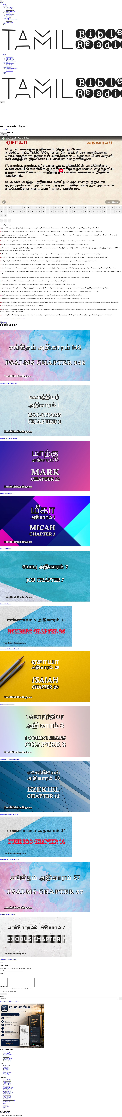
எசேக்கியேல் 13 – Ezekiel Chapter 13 (9, 814)
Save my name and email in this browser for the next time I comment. (16, 988)
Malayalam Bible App (10, 60)
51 (70, 211)
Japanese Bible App (7, 1088)
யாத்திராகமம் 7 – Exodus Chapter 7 (8, 959)
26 (97, 207)
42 (36, 211)
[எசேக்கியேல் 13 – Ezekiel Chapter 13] (45, 811)
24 (89, 207)
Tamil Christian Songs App (9, 1100)
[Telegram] (9, 325)
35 (9, 211)
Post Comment (4, 993)
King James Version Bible (11, 68)
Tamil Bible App (9, 58)
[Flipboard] (13, 325)
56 (89, 211)
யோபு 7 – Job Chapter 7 (5, 603)
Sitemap (4, 1108)
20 (74, 207)
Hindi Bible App (9, 57)
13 (47, 207)
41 (32, 211)
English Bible (6, 67)
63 (116, 211)
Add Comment (3, 986)
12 (43, 207)
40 (28, 211)
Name (2, 970)
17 (62, 207)
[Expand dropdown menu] (9, 62)
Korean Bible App (7, 1091)
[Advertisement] (61, 114)
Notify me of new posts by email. (9, 991)
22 (81, 207)
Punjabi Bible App (7, 1095)
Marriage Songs (6, 1057)
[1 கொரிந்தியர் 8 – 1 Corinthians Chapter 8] (45, 756)
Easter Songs (6, 1053)
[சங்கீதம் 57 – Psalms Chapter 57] (45, 911)
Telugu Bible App (10, 59)
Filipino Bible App (7, 1081)
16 (58, 207)
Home (4, 54)
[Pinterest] (4, 325)
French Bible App (7, 1082)
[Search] (120, 998)
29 (108, 207)
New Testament (9, 71)
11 (39, 207)
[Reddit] (7, 325)
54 (81, 211)
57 (93, 211)
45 (47, 211)
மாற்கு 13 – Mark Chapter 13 (7, 493)
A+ (1, 220)
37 (17, 211)
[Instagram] (2, 1111)
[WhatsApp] (11, 325)
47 (55, 211)
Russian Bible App (7, 1096)
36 (13, 211)
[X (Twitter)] (2, 325)
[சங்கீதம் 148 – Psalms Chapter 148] (45, 380)
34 (5, 211)
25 (93, 207)
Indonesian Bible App (8, 1087)
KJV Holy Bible (6, 1065)
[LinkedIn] (6, 325)
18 (66, 207)
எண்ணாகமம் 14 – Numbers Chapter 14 (9, 859)
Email (2, 973)
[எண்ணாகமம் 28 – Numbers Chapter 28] (36, 646)
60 (104, 211)
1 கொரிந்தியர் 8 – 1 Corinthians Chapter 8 (10, 759)
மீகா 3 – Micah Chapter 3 (6, 548)
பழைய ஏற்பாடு (9, 64)
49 (62, 211)
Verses (4, 73)
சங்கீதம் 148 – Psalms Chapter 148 (8, 383)
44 (43, 211)
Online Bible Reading (5, 1112)
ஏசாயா (5, 322)
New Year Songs (6, 1059)
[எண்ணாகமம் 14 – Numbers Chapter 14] (36, 856)
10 (36, 207)
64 (119, 211)
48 (58, 211)
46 (51, 211)
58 (97, 211)
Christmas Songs (6, 1052)
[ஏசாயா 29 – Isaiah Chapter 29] (45, 701)
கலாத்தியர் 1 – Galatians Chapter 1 (8, 438)
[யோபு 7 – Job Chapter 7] (45, 601)
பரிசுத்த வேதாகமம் (10, 63)
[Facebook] (1, 325)
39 (24, 211)
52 (74, 211)
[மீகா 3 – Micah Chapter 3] (45, 546)
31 (116, 207)
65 (1, 215)
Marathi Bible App (7, 1093)
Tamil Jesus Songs (7, 1060)
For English (4, 134)
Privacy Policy (6, 1106)
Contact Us (5, 1105)
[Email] (14, 325)
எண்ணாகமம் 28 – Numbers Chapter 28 (9, 648)
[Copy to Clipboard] (16, 325)
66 (5, 215)
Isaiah (12, 319)
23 (85, 207)
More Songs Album (7, 1058)
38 (20, 211)
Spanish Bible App (7, 1097)
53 (78, 211)
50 (66, 211)
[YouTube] (9, 1111)
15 (55, 207)
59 (100, 211)
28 (104, 207)
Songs (4, 72)
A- (9, 220)
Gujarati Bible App (7, 1084)
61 (108, 211)
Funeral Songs (6, 1055)
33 (1, 211)
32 (119, 207)
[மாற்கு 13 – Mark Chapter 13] (45, 490)
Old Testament (9, 69)
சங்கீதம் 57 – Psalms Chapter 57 (7, 914)
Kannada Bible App (7, 1089)
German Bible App (7, 1083)
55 (85, 211)
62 (112, 211)
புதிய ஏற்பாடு (9, 66)
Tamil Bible (5, 62)
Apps (4, 55)
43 (39, 211)
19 (70, 207)
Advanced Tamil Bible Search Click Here (9, 1001)
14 (51, 207)
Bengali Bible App (7, 1079)
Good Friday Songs (7, 1054)
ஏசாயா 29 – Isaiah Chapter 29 (7, 704)
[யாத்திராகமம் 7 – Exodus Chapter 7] (36, 956)
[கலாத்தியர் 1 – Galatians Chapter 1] (45, 435)
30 (112, 207)
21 (78, 207)
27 (100, 207)
